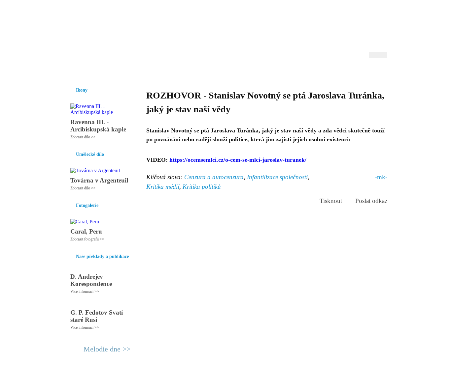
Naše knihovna (343, 72)
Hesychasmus (114, 72)
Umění (142, 72)
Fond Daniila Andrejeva (359, 15)
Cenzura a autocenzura (214, 177)
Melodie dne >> (107, 349)
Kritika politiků (202, 186)
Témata (274, 72)
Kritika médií (162, 186)
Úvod (69, 72)
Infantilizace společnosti (277, 177)
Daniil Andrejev (301, 15)
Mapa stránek (187, 384)
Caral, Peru (86, 231)
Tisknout (331, 200)
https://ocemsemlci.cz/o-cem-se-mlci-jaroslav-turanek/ (237, 159)
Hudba (189, 72)
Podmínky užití (158, 384)
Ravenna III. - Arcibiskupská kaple (98, 126)
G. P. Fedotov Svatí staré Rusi (96, 316)
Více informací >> (84, 291)
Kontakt (210, 384)
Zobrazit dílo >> (83, 137)
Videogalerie (246, 72)
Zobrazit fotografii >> (87, 239)
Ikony (87, 72)
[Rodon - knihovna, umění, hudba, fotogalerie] (105, 32)
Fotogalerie (215, 72)
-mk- (381, 177)
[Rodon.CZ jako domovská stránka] (371, 72)
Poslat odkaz (371, 200)
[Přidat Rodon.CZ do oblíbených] (381, 72)
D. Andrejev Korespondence (91, 280)
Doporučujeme (305, 72)
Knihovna (165, 72)
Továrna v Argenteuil (99, 180)
